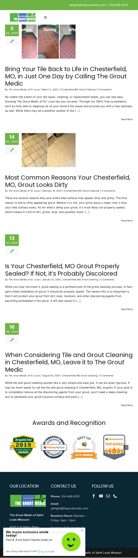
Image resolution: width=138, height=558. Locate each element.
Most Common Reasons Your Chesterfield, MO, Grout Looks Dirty (67, 181)
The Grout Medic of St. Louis (24, 89)
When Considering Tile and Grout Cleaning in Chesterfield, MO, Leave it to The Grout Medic (69, 362)
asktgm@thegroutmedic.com (88, 5)
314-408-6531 (118, 5)
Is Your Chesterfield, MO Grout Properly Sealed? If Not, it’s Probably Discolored (62, 270)
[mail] (108, 496)
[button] (12, 447)
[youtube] (101, 496)
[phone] (115, 496)
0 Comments (105, 89)
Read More (127, 119)
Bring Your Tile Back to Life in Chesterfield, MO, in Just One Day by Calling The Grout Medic (66, 76)
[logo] (23, 14)
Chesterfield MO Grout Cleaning (77, 89)
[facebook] (94, 496)
